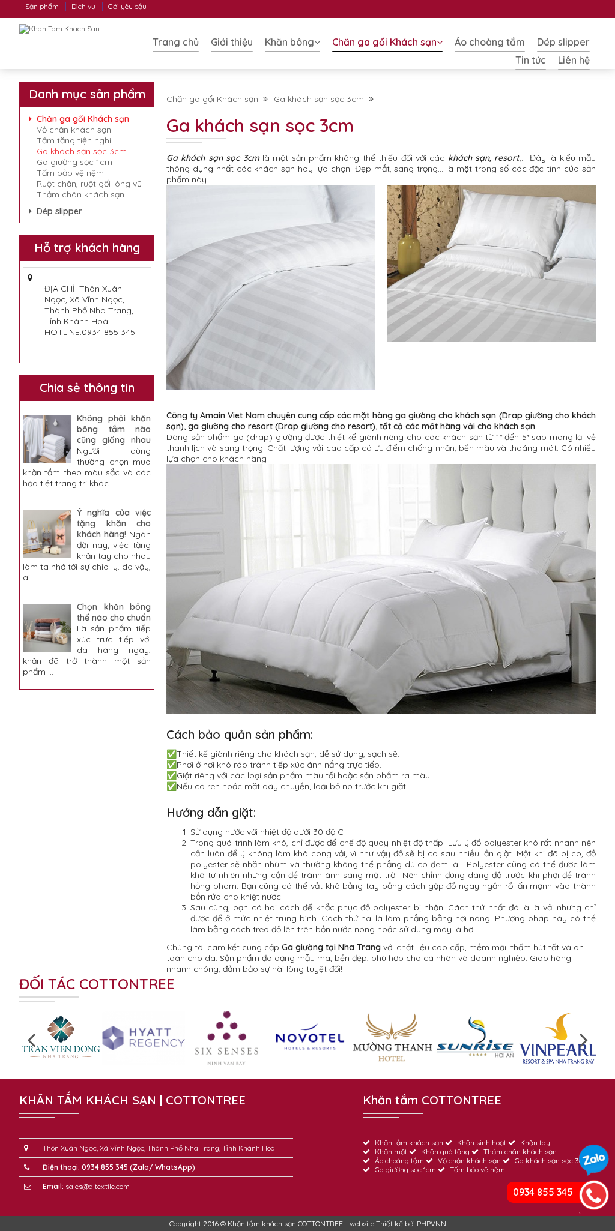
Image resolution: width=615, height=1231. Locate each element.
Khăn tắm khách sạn (409, 1142)
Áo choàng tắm (490, 42)
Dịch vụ (83, 6)
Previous (31, 1039)
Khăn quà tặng (445, 1151)
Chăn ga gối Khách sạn (384, 42)
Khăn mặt (391, 1151)
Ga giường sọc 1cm (74, 162)
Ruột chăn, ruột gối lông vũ (89, 183)
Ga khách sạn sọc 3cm (321, 99)
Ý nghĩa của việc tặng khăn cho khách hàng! (114, 523)
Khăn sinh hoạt (481, 1142)
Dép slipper (563, 42)
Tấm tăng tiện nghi (74, 140)
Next (584, 1039)
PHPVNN (431, 1223)
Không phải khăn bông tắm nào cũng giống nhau (114, 429)
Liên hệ (574, 60)
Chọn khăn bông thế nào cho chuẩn (114, 612)
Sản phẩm (42, 6)
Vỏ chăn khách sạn (74, 129)
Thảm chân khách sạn (80, 194)
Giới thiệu (232, 42)
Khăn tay (535, 1142)
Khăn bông (289, 42)
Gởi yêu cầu (127, 6)
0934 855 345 (543, 1192)
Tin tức (530, 60)
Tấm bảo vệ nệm (70, 172)
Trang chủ (176, 42)
